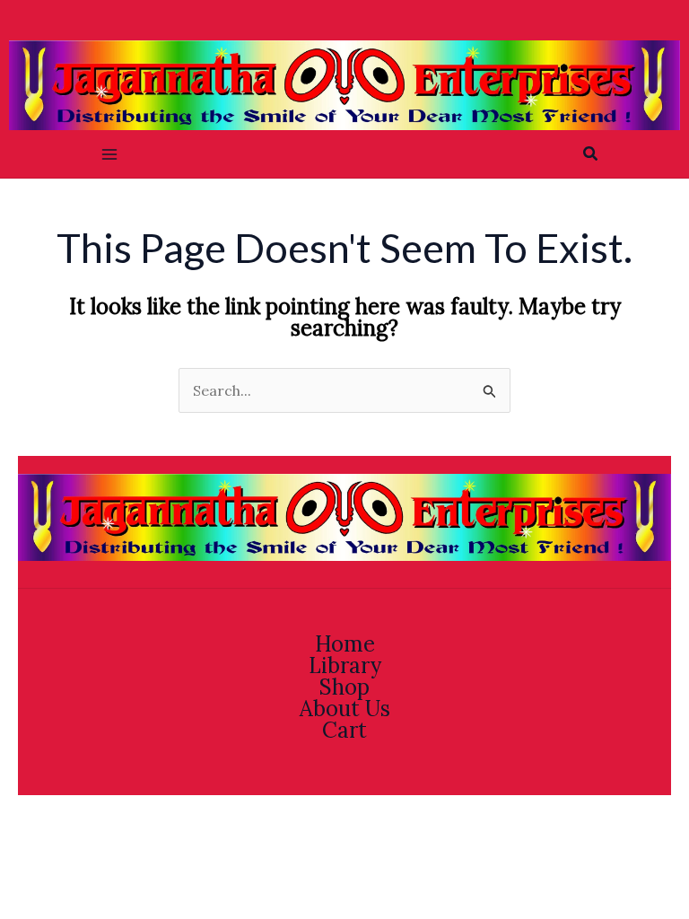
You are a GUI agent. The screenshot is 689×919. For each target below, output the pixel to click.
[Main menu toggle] (109, 154)
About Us (345, 709)
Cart (344, 730)
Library (345, 666)
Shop (344, 687)
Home (345, 644)
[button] (591, 154)
